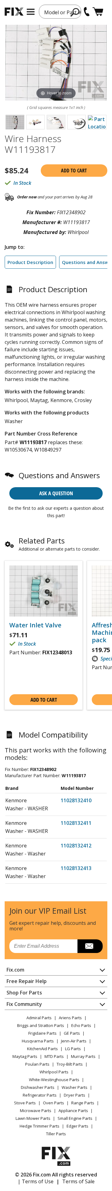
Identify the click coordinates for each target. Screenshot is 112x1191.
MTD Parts (54, 1056)
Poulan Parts (37, 1064)
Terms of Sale (78, 1181)
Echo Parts (81, 1025)
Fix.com (15, 969)
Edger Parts (77, 1126)
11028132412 (76, 845)
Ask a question (56, 493)
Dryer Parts (74, 1095)
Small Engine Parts (75, 1118)
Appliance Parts (73, 1110)
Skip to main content (56, 3)
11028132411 (76, 823)
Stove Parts (25, 1103)
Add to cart (74, 170)
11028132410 (76, 800)
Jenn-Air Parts (73, 1041)
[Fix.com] (14, 11)
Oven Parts (53, 1103)
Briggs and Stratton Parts (40, 1025)
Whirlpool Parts (54, 1072)
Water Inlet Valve (35, 625)
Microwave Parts (35, 1110)
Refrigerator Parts (40, 1095)
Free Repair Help (27, 981)
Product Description (30, 262)
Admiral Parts (39, 1017)
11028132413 (76, 868)
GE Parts (72, 1033)
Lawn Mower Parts (33, 1118)
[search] (75, 12)
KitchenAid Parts (42, 1048)
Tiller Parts (56, 1134)
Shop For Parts (24, 992)
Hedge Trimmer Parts (39, 1126)
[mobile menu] (31, 11)
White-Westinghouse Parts (54, 1079)
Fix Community (24, 1004)
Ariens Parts (70, 1017)
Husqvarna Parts (38, 1041)
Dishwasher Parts (37, 1087)
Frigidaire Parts (42, 1033)
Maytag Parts (24, 1056)
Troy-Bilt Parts (70, 1064)
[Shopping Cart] (97, 11)
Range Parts (82, 1103)
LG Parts (73, 1048)
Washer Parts (74, 1087)
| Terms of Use (36, 1181)
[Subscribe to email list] (90, 946)
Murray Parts (83, 1056)
